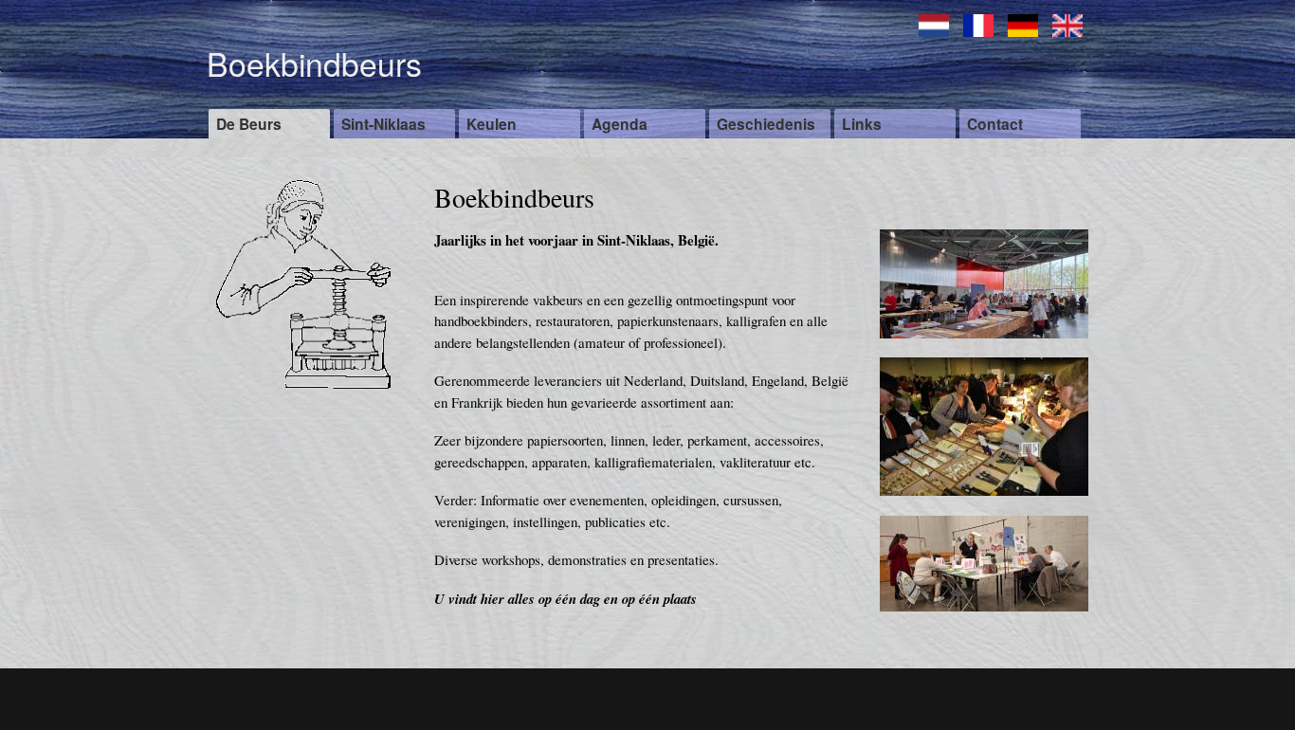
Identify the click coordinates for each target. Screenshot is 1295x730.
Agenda (620, 124)
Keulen (491, 124)
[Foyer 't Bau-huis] (984, 347)
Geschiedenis (766, 124)
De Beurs (249, 124)
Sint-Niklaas (383, 124)
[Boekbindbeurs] (984, 504)
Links (862, 124)
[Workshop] (984, 620)
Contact (995, 124)
